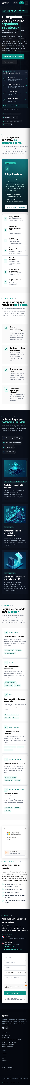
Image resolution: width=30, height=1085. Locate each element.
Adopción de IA (6, 1035)
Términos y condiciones (8, 1070)
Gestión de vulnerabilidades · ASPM (11, 1039)
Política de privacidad (7, 1067)
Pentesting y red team (8, 1044)
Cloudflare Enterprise (7, 1046)
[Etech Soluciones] (5, 3)
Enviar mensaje (13, 993)
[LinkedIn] (3, 1027)
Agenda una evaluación (14, 56)
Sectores (4, 1056)
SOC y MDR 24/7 (6, 1037)
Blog (3, 1058)
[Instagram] (6, 1027)
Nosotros (4, 1053)
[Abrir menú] (26, 3)
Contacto (4, 1060)
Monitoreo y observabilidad (9, 1042)
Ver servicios (8, 62)
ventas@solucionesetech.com (13, 949)
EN (16, 2)
